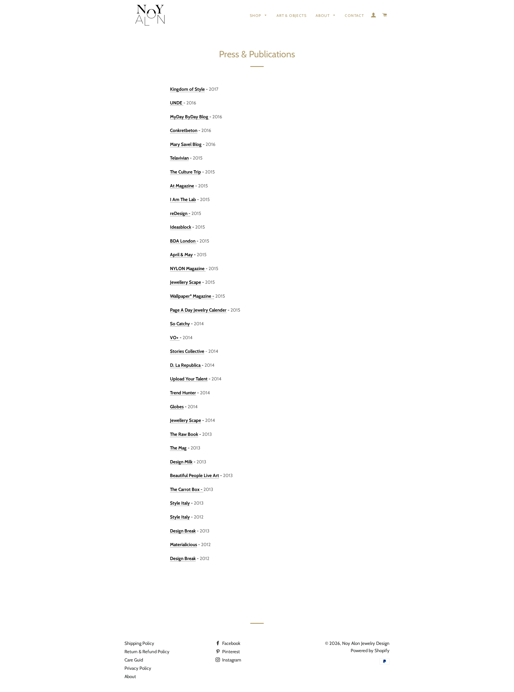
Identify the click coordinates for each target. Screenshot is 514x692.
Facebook (230, 643)
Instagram (231, 660)
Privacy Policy (137, 668)
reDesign (179, 213)
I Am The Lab (183, 199)
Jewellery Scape (185, 282)
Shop (256, 15)
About (323, 15)
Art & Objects (292, 15)
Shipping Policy (139, 643)
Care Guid (133, 660)
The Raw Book (184, 434)
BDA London (183, 241)
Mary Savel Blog (186, 144)
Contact (354, 15)
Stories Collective (187, 351)
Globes (177, 406)
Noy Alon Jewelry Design (366, 643)
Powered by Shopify (370, 650)
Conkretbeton (183, 130)
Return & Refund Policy (146, 651)
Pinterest (230, 651)
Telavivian (179, 158)
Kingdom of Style (187, 89)
